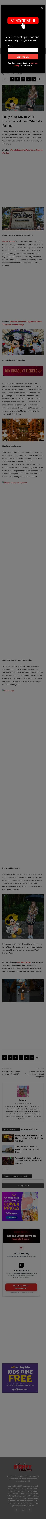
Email (10, 46)
